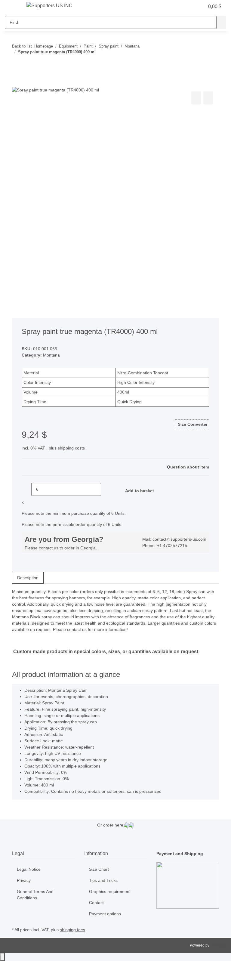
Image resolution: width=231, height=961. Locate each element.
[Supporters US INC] (50, 5)
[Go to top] (2, 957)
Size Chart (99, 869)
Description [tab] (27, 577)
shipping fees (72, 929)
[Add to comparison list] (196, 97)
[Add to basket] (17, 83)
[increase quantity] (106, 489)
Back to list (22, 46)
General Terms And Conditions (35, 894)
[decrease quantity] (26, 489)
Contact (96, 902)
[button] (187, 7)
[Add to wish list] (208, 97)
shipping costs (71, 448)
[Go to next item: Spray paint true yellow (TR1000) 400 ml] (27, 63)
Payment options (105, 913)
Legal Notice (29, 869)
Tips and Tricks (103, 880)
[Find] (221, 22)
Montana (51, 355)
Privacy (24, 880)
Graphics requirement (110, 891)
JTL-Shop (218, 945)
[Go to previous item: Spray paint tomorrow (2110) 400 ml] (17, 63)
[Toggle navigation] (12, 7)
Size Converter (192, 424)
